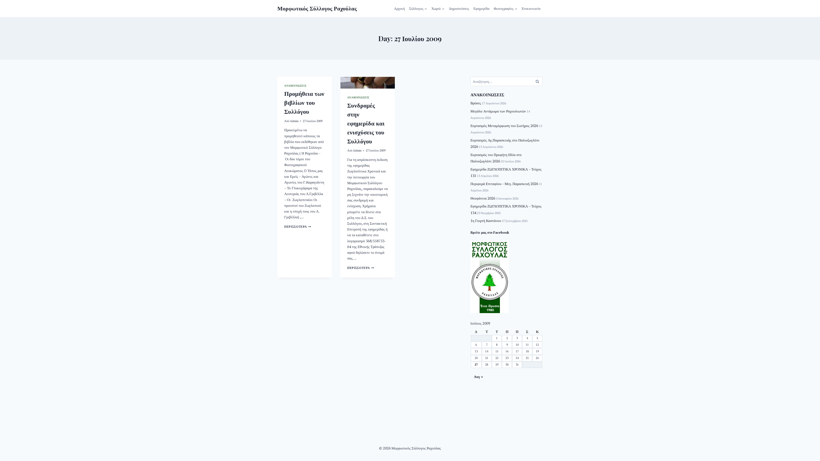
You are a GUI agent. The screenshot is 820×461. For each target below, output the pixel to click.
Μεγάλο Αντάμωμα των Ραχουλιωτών (498, 111)
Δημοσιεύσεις (459, 8)
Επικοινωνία (531, 8)
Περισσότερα (297, 227)
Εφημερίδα (481, 8)
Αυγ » (478, 376)
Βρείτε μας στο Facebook (489, 232)
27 (476, 364)
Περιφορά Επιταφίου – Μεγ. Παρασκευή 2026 (504, 183)
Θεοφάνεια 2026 (482, 198)
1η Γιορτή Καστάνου (485, 220)
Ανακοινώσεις (295, 85)
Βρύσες (475, 103)
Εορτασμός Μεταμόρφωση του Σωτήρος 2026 (504, 125)
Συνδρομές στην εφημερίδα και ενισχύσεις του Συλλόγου (366, 123)
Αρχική (399, 8)
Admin (294, 121)
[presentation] (367, 83)
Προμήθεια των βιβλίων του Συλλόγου (304, 102)
